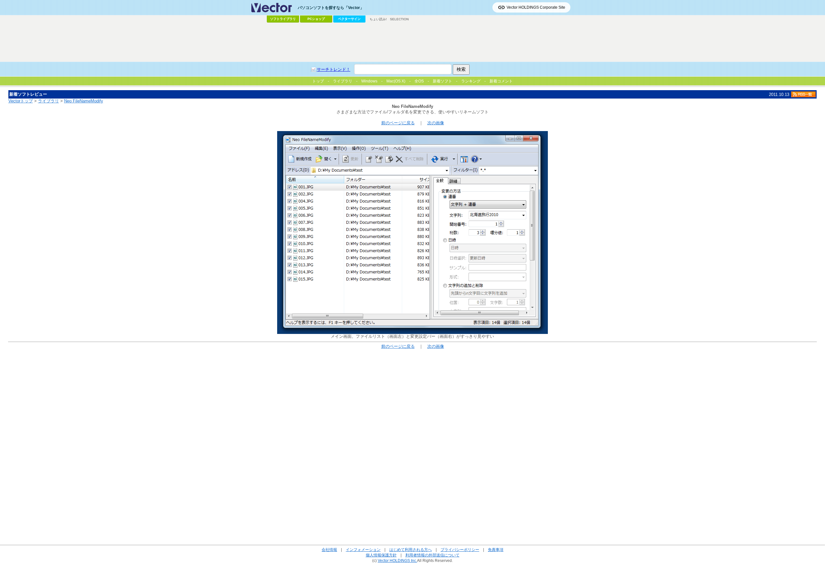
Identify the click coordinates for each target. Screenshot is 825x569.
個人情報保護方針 (381, 555)
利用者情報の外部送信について (432, 555)
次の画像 (435, 122)
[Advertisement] (412, 42)
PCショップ (316, 19)
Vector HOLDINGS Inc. (397, 560)
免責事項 (495, 549)
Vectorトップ (20, 101)
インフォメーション (363, 549)
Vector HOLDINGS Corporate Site (536, 7)
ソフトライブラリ (283, 19)
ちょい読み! (378, 19)
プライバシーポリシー (460, 549)
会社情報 (329, 549)
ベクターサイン (349, 19)
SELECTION (399, 19)
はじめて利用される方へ (410, 549)
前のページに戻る (398, 122)
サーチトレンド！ (333, 69)
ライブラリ (48, 101)
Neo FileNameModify (83, 101)
